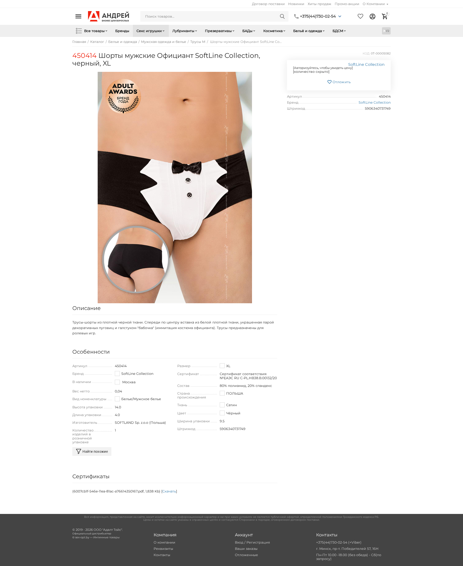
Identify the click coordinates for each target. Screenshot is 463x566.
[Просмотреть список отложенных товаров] (360, 16)
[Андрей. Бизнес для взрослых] (108, 16)
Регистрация (258, 542)
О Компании (374, 4)
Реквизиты (163, 548)
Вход (239, 542)
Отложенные (246, 555)
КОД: (366, 53)
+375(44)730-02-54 (318, 16)
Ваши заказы (246, 548)
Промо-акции (347, 4)
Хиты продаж (319, 4)
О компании (164, 542)
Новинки (296, 4)
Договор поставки (268, 4)
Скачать (169, 491)
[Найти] (282, 16)
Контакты (162, 555)
